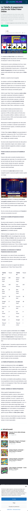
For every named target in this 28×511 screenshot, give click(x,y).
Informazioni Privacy (16, 509)
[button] (26, 486)
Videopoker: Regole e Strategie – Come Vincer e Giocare (17, 441)
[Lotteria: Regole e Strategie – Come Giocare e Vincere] (4, 464)
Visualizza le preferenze (14, 506)
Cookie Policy (9, 509)
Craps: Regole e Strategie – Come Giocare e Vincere (18, 468)
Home (2, 23)
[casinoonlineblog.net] (14, 2)
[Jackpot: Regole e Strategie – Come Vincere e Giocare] (4, 455)
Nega (14, 502)
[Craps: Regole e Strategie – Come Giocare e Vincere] (4, 473)
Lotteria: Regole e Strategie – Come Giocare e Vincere (16, 459)
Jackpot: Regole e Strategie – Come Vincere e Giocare (16, 450)
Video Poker (4, 25)
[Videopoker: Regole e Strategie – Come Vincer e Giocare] (4, 446)
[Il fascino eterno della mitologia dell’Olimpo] (4, 438)
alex (8, 31)
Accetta (14, 499)
